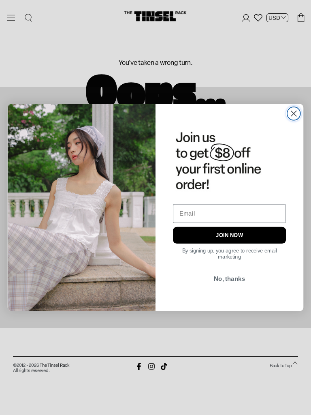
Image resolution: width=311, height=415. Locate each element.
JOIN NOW (229, 235)
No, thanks (229, 278)
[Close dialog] (293, 113)
